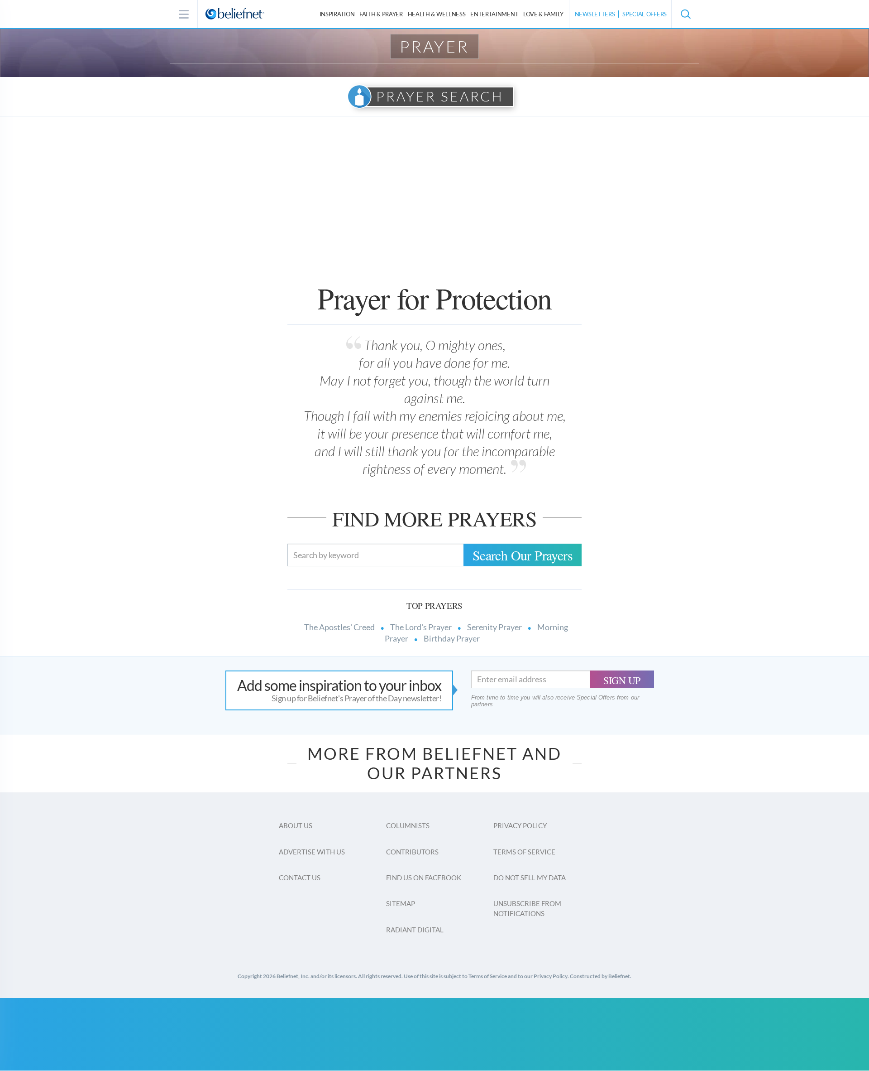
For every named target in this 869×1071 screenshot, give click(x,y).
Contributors (412, 852)
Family (543, 14)
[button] (685, 14)
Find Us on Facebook (423, 877)
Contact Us (299, 877)
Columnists (408, 825)
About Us (295, 825)
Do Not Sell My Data (529, 877)
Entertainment (494, 14)
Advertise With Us (312, 852)
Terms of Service (524, 852)
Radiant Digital (415, 930)
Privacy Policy (520, 825)
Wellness (437, 14)
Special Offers (644, 14)
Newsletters (595, 14)
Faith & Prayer (381, 14)
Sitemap (400, 903)
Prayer (434, 46)
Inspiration (337, 14)
